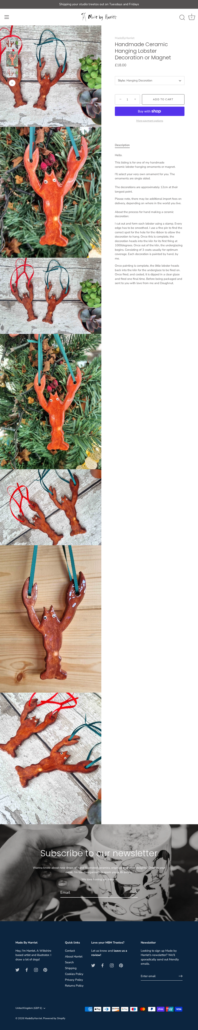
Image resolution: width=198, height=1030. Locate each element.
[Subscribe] (134, 892)
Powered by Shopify (54, 1018)
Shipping (71, 968)
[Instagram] (36, 969)
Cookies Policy (74, 974)
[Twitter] (17, 969)
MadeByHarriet (124, 38)
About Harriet (73, 956)
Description (122, 145)
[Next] (12, 83)
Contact (70, 951)
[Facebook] (27, 969)
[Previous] (12, 31)
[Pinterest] (45, 969)
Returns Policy (74, 986)
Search (69, 962)
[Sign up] (181, 976)
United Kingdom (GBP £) (28, 1008)
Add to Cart (163, 99)
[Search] (182, 17)
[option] (12, 44)
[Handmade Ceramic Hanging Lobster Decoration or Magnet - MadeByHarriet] (12, 43)
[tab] (124, 145)
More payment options (149, 121)
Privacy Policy (74, 980)
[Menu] (7, 17)
